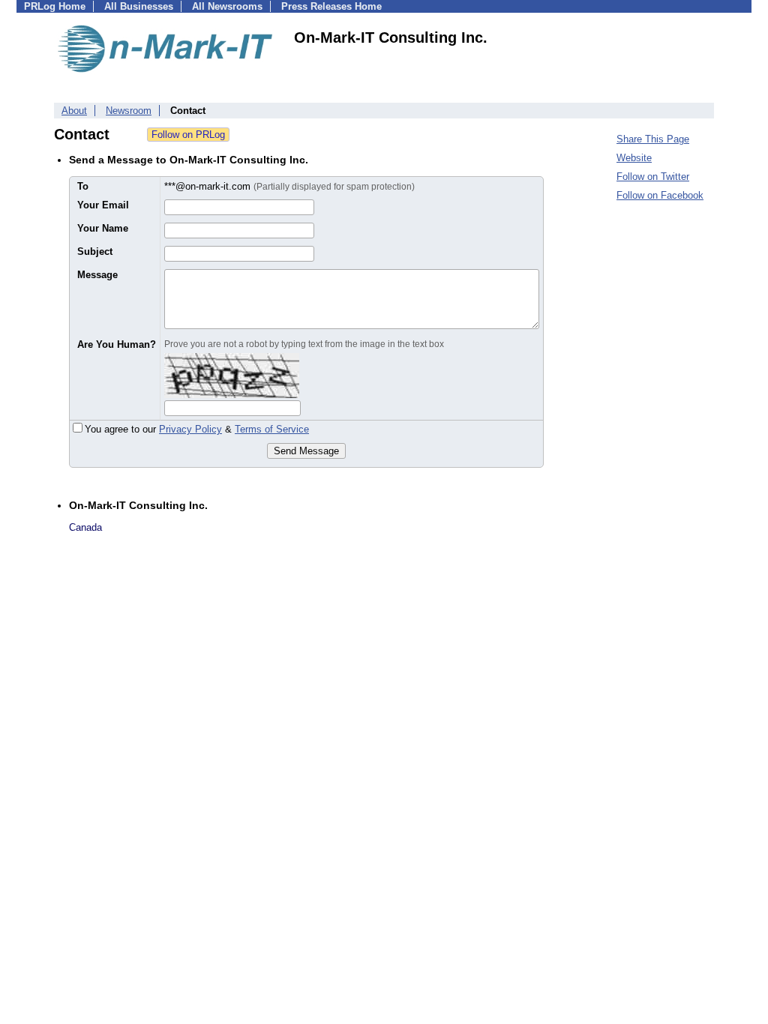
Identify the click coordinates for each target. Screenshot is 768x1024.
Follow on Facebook (660, 195)
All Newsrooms (227, 6)
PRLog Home (55, 6)
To (82, 186)
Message (97, 274)
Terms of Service (272, 429)
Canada (85, 527)
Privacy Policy (190, 429)
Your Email (103, 205)
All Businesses (138, 6)
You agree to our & (197, 429)
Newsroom (129, 110)
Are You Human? (116, 344)
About (74, 110)
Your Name (102, 228)
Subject (94, 251)
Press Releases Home (331, 6)
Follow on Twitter (652, 176)
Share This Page (652, 139)
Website (634, 157)
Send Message (306, 451)
